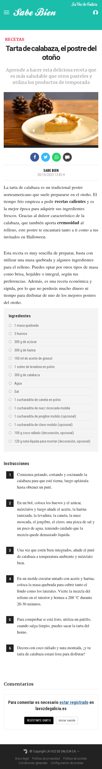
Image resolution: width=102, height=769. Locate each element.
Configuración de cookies (67, 763)
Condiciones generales (33, 763)
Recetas (14, 39)
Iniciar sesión (67, 720)
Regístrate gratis (39, 720)
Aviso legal (22, 758)
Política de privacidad (46, 758)
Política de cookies (75, 758)
